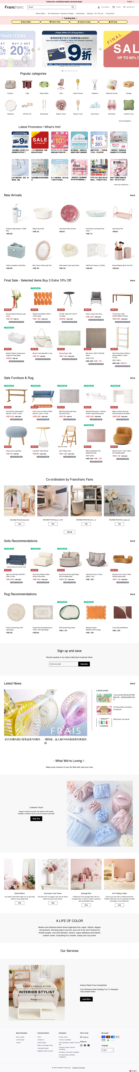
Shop (19, 903)
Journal (18, 1042)
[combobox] (52, 7)
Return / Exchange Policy (45, 1045)
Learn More (86, 999)
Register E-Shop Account (45, 1051)
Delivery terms (41, 1042)
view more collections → (122, 184)
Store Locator (20, 1037)
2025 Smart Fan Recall (121, 719)
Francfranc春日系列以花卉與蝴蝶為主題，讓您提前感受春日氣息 (124, 697)
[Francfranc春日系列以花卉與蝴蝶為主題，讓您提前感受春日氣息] (104, 698)
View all (132, 195)
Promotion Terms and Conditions (69, 1052)
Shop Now (36, 819)
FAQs (39, 1037)
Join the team (20, 1040)
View (19, 524)
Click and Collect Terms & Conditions (67, 1048)
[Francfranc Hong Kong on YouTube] (89, 1045)
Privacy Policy (63, 1037)
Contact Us (40, 1040)
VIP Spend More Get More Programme (67, 1056)
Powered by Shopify (78, 1067)
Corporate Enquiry (43, 1048)
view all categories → (126, 121)
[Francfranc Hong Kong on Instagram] (81, 1045)
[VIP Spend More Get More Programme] (104, 710)
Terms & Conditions (65, 1040)
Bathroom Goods (112, 93)
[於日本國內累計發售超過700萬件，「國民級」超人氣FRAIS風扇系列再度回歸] (45, 712)
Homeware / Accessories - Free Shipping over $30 (64, 1)
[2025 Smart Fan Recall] (104, 722)
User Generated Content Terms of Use (69, 1043)
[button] (134, 1071)
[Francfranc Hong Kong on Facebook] (85, 1045)
